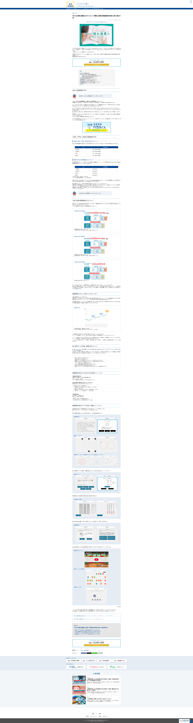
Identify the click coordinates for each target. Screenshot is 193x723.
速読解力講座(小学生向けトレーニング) (83, 615)
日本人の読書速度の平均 (85, 73)
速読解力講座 (86, 650)
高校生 (89, 6)
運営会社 (100, 716)
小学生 (84, 6)
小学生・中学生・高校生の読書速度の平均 (88, 74)
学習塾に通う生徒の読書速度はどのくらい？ (90, 76)
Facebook (83, 653)
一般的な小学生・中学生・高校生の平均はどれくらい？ (92, 75)
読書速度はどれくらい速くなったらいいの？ (89, 79)
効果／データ (75, 13)
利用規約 (87, 716)
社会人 (92, 6)
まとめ (82, 84)
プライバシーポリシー (93, 716)
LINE (95, 653)
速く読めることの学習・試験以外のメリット (89, 80)
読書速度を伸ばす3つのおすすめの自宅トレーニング (90, 81)
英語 (81, 6)
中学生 (86, 6)
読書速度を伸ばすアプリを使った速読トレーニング (90, 82)
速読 (79, 6)
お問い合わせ (105, 716)
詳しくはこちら (96, 64)
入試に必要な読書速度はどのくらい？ (88, 78)
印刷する (100, 653)
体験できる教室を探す (80, 619)
